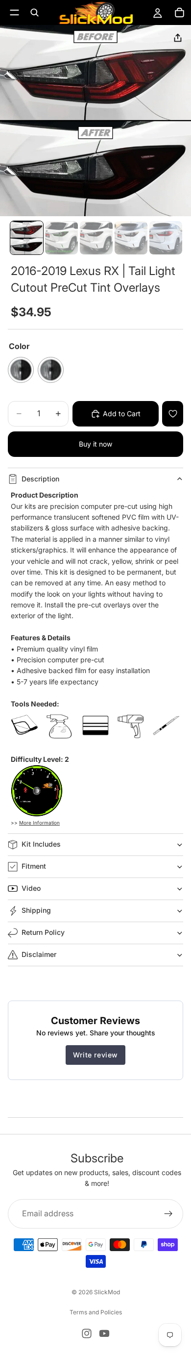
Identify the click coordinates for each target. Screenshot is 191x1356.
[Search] (34, 13)
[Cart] (179, 13)
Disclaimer (39, 954)
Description (40, 479)
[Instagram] (87, 1333)
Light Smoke (51, 370)
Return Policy (43, 932)
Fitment (34, 866)
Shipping (36, 910)
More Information (39, 823)
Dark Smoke (21, 370)
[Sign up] (168, 1213)
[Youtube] (104, 1333)
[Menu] (14, 12)
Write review (95, 1055)
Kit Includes (41, 844)
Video (31, 888)
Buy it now (95, 444)
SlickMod (107, 1292)
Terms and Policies (96, 1312)
